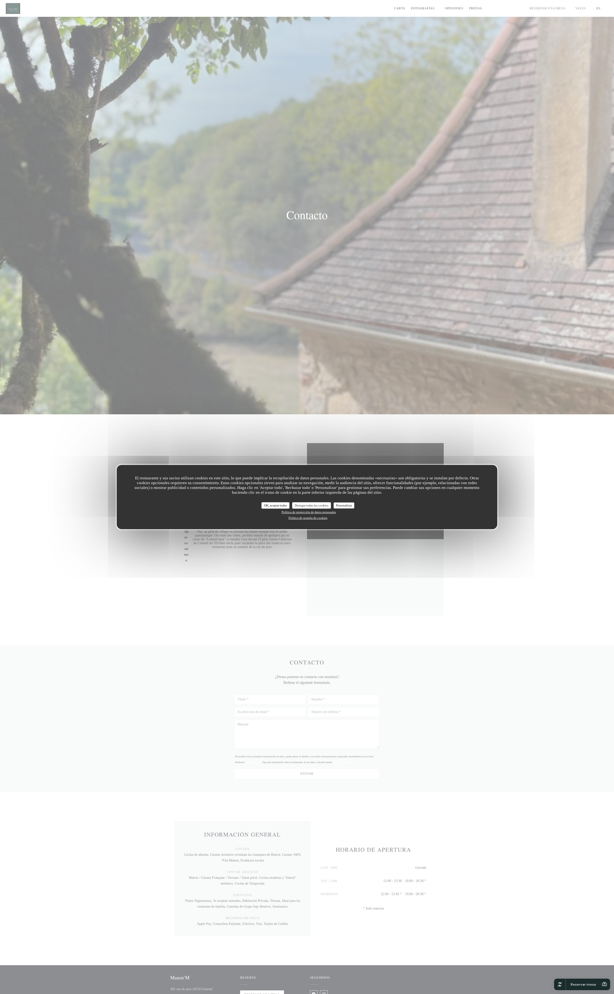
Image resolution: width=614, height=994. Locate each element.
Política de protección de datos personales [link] (309, 512)
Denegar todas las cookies (311, 505)
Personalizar (344, 505)
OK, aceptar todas (275, 505)
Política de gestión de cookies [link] (308, 518)
